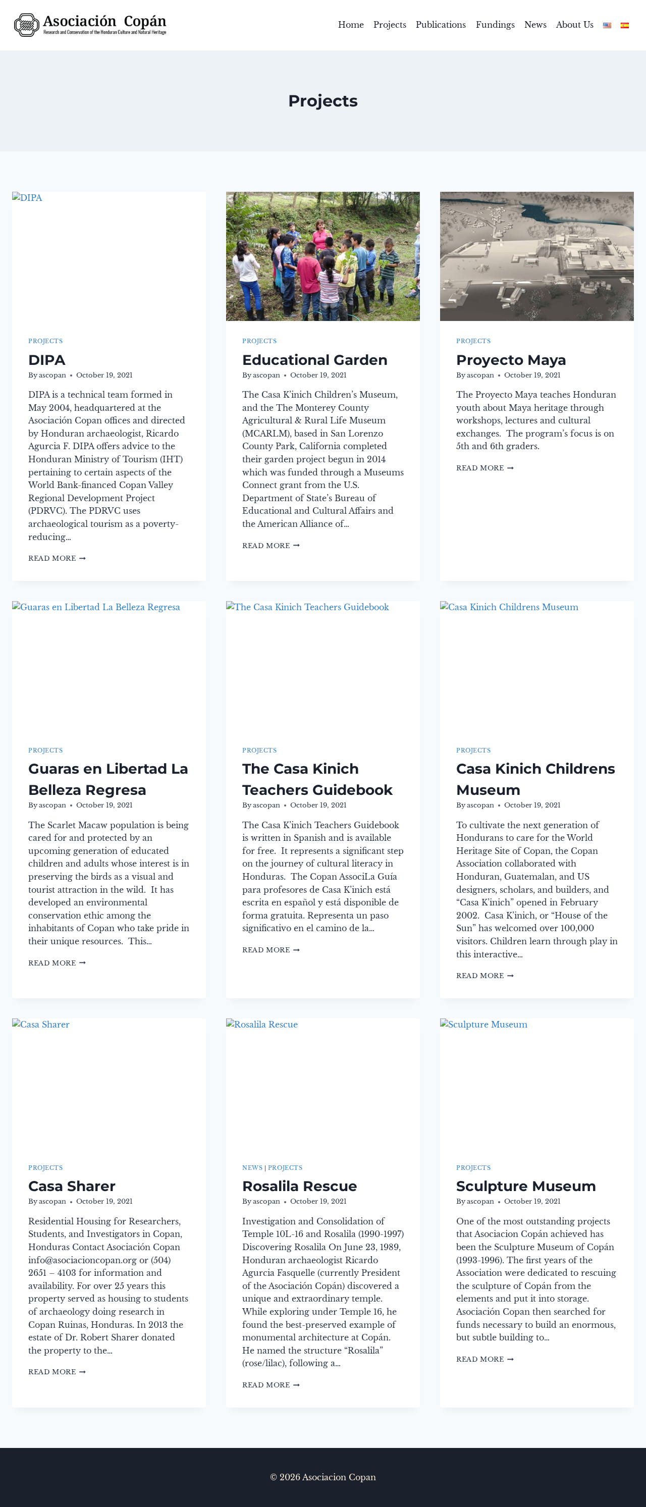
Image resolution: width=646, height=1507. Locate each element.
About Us (575, 25)
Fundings (495, 25)
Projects (389, 25)
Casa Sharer (72, 1186)
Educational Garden (315, 359)
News (535, 25)
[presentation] (109, 256)
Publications (441, 25)
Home (351, 25)
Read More (57, 558)
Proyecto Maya (511, 359)
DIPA (46, 359)
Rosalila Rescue (299, 1186)
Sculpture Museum (526, 1186)
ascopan (52, 375)
